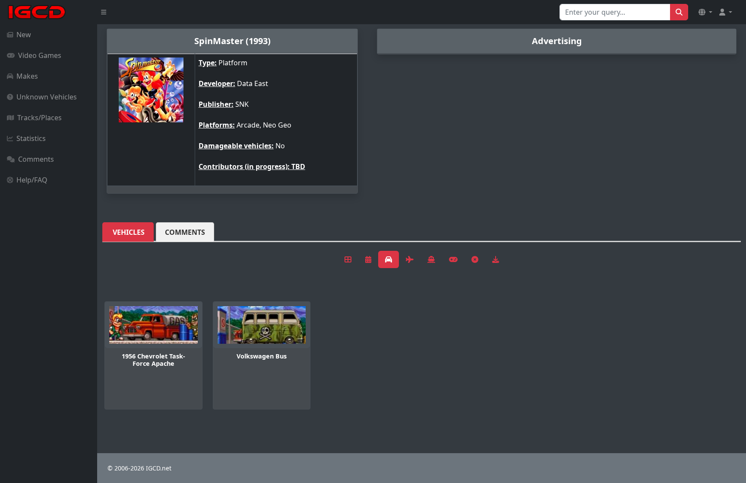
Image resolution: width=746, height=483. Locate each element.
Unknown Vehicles (46, 97)
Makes (27, 76)
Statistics (31, 138)
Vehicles (129, 232)
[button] (705, 12)
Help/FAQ (31, 180)
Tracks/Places (39, 117)
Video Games (39, 55)
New (23, 34)
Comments (36, 159)
